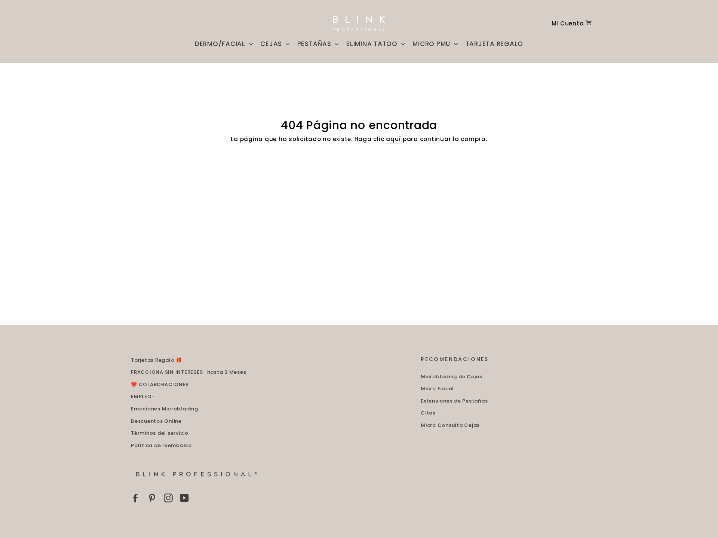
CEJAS (272, 43)
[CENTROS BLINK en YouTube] (184, 497)
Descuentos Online (156, 421)
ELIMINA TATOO (372, 43)
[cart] (589, 23)
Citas (428, 412)
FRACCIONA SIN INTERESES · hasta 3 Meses (188, 372)
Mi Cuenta (568, 23)
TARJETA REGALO (495, 43)
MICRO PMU (432, 43)
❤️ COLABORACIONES (160, 384)
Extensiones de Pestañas (454, 400)
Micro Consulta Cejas (450, 425)
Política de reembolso (161, 445)
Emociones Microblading (164, 408)
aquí (393, 139)
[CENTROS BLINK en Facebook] (135, 497)
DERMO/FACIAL (221, 43)
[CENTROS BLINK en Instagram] (168, 497)
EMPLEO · (142, 396)
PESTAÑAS (315, 43)
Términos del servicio (159, 433)
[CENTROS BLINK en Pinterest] (151, 497)
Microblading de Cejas (451, 376)
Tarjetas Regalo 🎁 (156, 360)
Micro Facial (437, 388)
